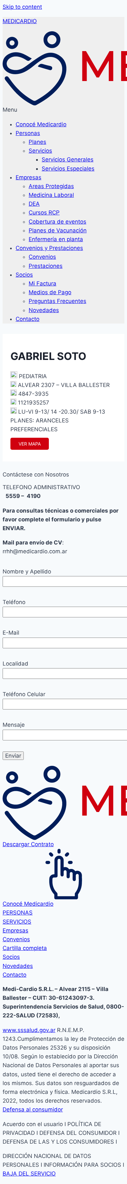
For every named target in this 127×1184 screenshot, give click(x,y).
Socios (24, 274)
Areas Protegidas (51, 186)
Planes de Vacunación (58, 230)
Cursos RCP (44, 212)
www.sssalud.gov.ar (29, 1030)
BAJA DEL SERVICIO (29, 1173)
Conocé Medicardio (41, 124)
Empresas (28, 177)
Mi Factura (42, 283)
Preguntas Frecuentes (57, 301)
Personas (28, 133)
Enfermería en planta (56, 239)
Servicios (40, 150)
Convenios (42, 257)
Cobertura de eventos (57, 221)
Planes (37, 142)
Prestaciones (46, 266)
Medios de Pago (50, 292)
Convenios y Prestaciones (49, 248)
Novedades (44, 310)
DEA (34, 203)
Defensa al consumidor (33, 1109)
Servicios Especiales (68, 168)
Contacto (27, 319)
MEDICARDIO (20, 21)
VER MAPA (30, 444)
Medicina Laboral (51, 195)
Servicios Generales (67, 159)
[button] (63, 109)
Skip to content (22, 7)
